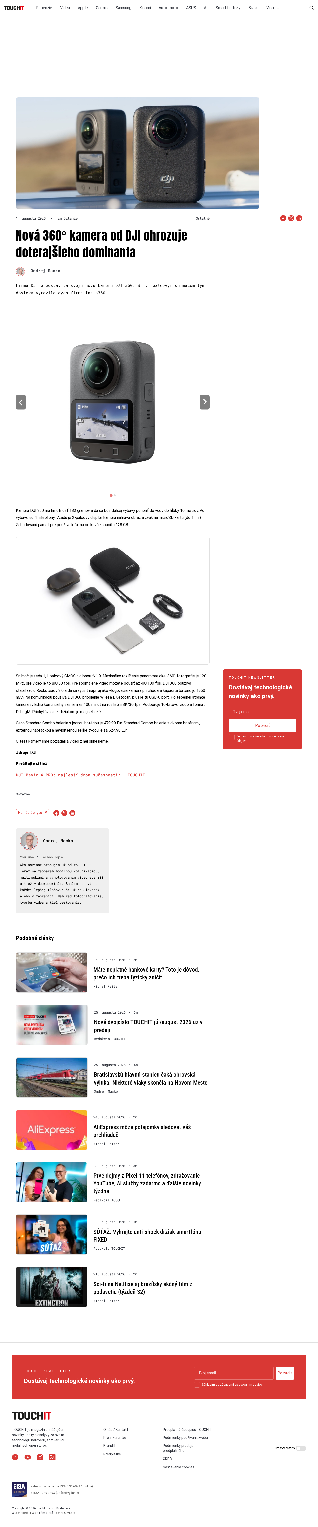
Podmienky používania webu (185, 1438)
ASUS (191, 7)
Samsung (123, 7)
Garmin (102, 7)
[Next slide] (205, 402)
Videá (65, 7)
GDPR (167, 1458)
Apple (83, 7)
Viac (270, 7)
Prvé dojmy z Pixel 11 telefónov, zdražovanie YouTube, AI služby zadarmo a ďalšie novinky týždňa (147, 1183)
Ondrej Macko (45, 270)
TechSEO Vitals (64, 1513)
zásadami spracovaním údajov (241, 1384)
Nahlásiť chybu (30, 813)
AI (206, 7)
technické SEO (24, 1513)
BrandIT (109, 1446)
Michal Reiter (106, 986)
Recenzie (44, 7)
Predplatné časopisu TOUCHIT (187, 1430)
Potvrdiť (262, 725)
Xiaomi (145, 7)
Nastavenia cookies (178, 1467)
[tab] (111, 495)
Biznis (253, 7)
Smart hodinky (228, 7)
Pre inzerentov (115, 1438)
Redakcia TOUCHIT (110, 1039)
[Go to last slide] (21, 402)
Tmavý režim (285, 1448)
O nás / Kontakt (115, 1430)
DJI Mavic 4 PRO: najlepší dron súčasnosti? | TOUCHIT (80, 774)
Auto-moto (168, 7)
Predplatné (112, 1454)
